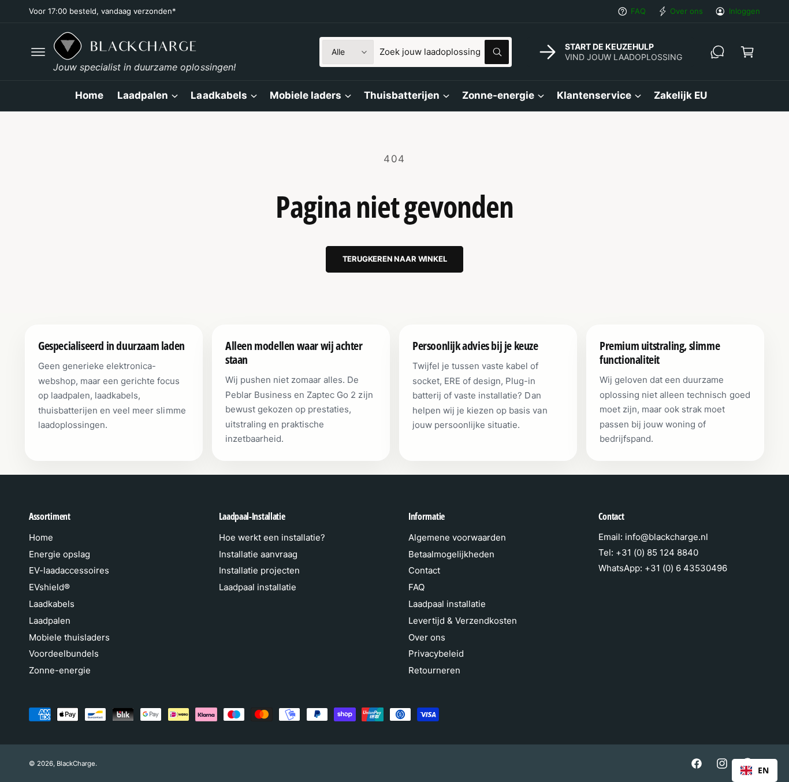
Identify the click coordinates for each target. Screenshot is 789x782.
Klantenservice (594, 95)
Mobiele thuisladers (69, 637)
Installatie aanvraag (258, 554)
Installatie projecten (259, 570)
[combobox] (444, 52)
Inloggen (744, 11)
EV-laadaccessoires (69, 570)
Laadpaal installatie (257, 587)
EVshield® (49, 587)
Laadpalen (142, 95)
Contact (424, 570)
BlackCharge (76, 763)
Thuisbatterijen (402, 95)
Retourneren (434, 670)
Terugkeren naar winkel (395, 258)
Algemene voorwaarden (457, 537)
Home (41, 537)
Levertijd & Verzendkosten (462, 620)
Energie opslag (59, 554)
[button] (38, 52)
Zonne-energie (498, 95)
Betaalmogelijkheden (451, 554)
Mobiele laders (305, 95)
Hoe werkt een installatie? (272, 537)
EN (763, 770)
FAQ (638, 11)
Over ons (686, 11)
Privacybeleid (436, 653)
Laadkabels (219, 95)
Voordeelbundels (64, 653)
